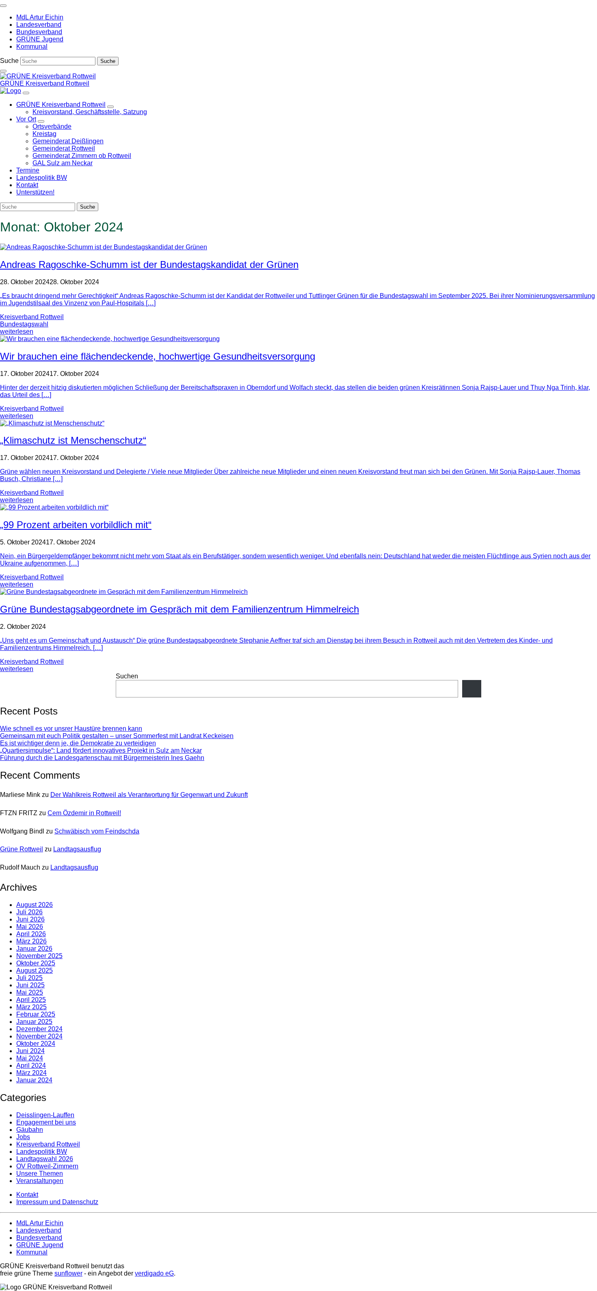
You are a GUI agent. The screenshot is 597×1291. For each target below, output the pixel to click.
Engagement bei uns (46, 1122)
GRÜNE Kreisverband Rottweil (44, 83)
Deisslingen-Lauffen (45, 1115)
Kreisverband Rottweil (32, 316)
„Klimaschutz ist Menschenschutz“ (73, 440)
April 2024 (31, 1065)
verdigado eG (154, 1273)
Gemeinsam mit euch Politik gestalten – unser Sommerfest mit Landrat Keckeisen (117, 735)
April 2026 (31, 933)
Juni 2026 (30, 919)
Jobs (23, 1136)
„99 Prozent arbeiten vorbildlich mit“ (75, 524)
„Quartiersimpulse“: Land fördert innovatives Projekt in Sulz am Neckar (101, 750)
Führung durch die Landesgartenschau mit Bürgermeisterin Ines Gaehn (102, 757)
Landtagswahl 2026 (44, 1158)
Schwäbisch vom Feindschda (96, 831)
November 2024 (39, 1036)
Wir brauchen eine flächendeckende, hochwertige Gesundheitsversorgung (157, 356)
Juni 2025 (30, 985)
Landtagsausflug (77, 849)
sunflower (68, 1273)
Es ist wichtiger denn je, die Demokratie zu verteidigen (78, 743)
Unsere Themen (39, 1173)
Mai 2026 (29, 926)
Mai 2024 (29, 1058)
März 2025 (31, 1007)
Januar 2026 (34, 948)
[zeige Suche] (3, 71)
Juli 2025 (29, 977)
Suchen (127, 676)
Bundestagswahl (24, 324)
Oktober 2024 (35, 1043)
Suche (9, 60)
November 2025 (39, 955)
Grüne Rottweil (21, 849)
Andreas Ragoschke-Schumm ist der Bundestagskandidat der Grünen (149, 264)
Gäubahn (29, 1129)
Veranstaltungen (39, 1180)
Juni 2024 (30, 1050)
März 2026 (31, 941)
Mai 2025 (29, 992)
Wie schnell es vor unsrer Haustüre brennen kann (71, 728)
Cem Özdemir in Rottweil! (84, 813)
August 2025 (34, 970)
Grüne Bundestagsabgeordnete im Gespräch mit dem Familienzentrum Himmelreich (179, 609)
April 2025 (31, 999)
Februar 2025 (35, 1014)
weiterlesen (16, 331)
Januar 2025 (34, 1021)
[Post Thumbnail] (103, 247)
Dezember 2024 (39, 1028)
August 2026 (34, 904)
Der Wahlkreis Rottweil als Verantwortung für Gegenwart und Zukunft (149, 794)
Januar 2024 (34, 1080)
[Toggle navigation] (3, 5)
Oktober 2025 (35, 963)
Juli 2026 (29, 912)
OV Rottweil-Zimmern (47, 1166)
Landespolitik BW (41, 1151)
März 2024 (31, 1072)
